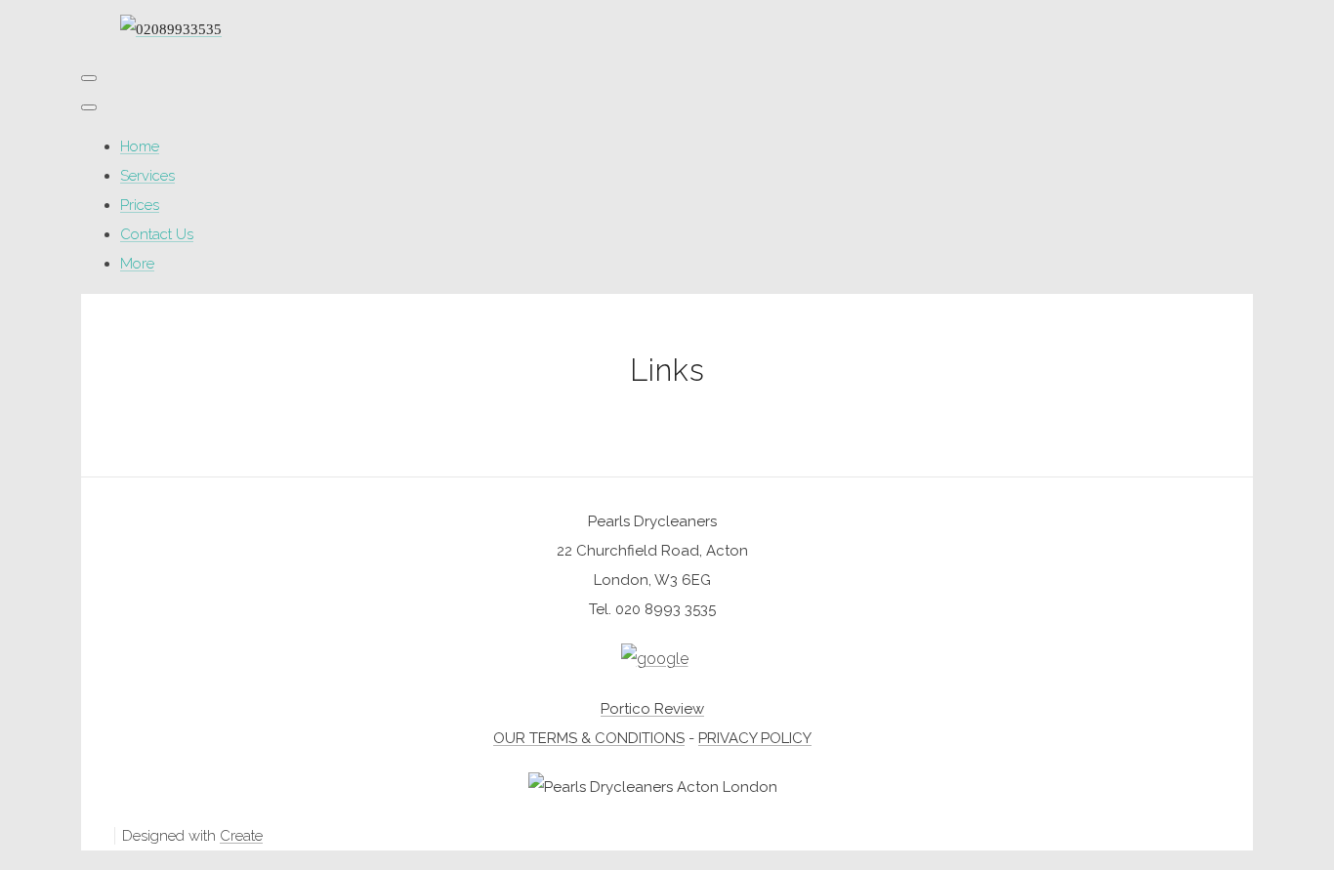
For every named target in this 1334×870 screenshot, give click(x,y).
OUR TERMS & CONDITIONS (589, 738)
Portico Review (652, 709)
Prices (139, 205)
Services (147, 176)
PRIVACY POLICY (755, 738)
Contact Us (156, 234)
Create (241, 836)
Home (139, 146)
